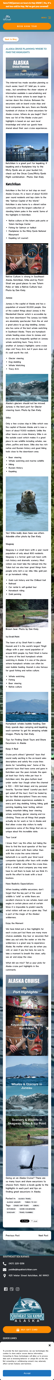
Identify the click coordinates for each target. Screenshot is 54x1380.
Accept (27, 1373)
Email (35, 1221)
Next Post (43, 1235)
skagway (11, 1212)
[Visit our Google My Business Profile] (12, 1289)
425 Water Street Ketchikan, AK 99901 (29, 1275)
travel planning (26, 1212)
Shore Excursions (27, 1209)
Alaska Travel (24, 1199)
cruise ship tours (21, 1205)
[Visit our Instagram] (17, 1289)
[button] (49, 1345)
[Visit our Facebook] (5, 1289)
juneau (36, 1205)
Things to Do (31, 1202)
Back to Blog (10, 39)
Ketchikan (11, 1209)
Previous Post (13, 1235)
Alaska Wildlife (14, 1202)
